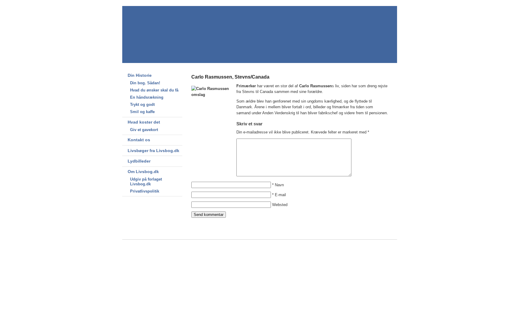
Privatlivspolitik (144, 191)
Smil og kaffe (142, 111)
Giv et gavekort (144, 129)
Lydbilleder (139, 161)
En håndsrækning (146, 97)
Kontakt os (139, 139)
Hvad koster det (144, 122)
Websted (279, 204)
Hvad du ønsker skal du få (154, 90)
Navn (279, 185)
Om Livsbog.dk (143, 171)
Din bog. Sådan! (145, 83)
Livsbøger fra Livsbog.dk (153, 150)
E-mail (280, 195)
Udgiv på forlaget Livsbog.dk (146, 181)
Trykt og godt (142, 104)
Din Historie (140, 75)
